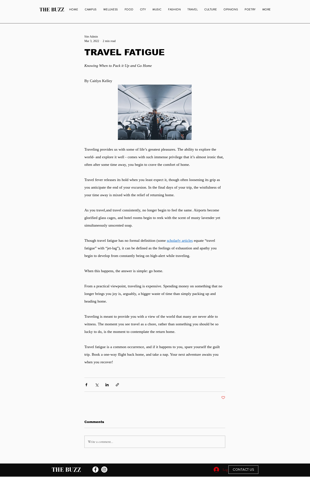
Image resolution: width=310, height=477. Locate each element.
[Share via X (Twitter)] (97, 385)
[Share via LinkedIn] (107, 385)
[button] (266, 9)
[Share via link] (117, 385)
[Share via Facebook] (86, 385)
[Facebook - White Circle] (95, 469)
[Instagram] (104, 469)
